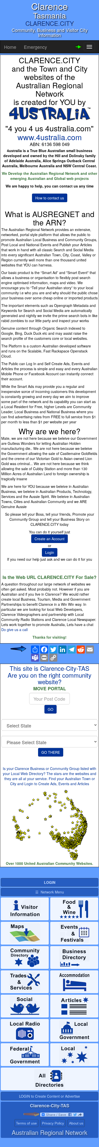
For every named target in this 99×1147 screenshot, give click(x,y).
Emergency (35, 47)
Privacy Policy (53, 1123)
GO (50, 709)
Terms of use (26, 1123)
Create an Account (49, 538)
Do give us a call (14, 629)
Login (49, 552)
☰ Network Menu (49, 891)
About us (76, 1123)
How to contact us (49, 197)
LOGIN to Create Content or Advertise (49, 1096)
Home (10, 47)
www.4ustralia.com (50, 137)
